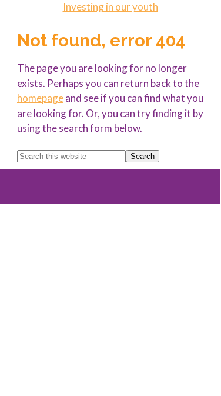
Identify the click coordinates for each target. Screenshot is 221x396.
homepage (40, 98)
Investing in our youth (110, 7)
